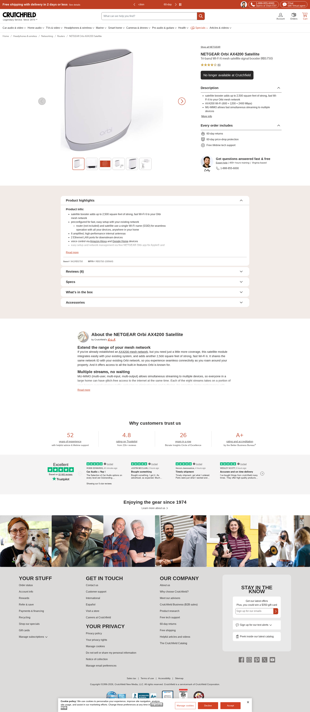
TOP (303, 709)
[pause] (180, 4)
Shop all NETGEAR (210, 47)
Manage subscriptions (32, 636)
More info (206, 116)
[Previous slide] (134, 4)
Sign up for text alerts (254, 624)
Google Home (120, 241)
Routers (61, 36)
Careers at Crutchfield (98, 617)
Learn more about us (154, 508)
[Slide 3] (105, 164)
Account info (26, 591)
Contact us (92, 585)
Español (90, 604)
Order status (26, 585)
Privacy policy (94, 633)
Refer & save (26, 604)
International (93, 598)
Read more (72, 252)
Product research (169, 611)
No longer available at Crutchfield (227, 75)
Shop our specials (29, 624)
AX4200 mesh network (133, 351)
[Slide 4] (119, 164)
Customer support (96, 591)
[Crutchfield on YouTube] (272, 659)
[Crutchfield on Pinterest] (257, 659)
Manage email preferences (101, 665)
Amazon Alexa (98, 241)
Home (6, 36)
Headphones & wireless (25, 36)
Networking (47, 36)
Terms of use (147, 678)
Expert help (221, 162)
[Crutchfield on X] (264, 659)
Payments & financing (31, 611)
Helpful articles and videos (175, 636)
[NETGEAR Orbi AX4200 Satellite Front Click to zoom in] (112, 101)
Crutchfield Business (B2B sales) (179, 604)
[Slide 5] (132, 164)
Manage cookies (95, 646)
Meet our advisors (170, 598)
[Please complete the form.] (275, 611)
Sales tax (131, 678)
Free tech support (170, 617)
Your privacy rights (96, 639)
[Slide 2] (92, 164)
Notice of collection (97, 659)
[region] (155, 541)
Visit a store (92, 611)
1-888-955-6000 (229, 168)
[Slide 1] (78, 164)
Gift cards (24, 630)
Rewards (24, 598)
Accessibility (164, 678)
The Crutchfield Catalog (173, 643)
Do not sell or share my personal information (111, 652)
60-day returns (155, 4)
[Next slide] (182, 101)
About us (165, 585)
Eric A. (111, 339)
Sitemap (179, 678)
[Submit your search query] (201, 16)
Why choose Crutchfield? (174, 591)
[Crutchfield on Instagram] (249, 659)
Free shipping (41, 4)
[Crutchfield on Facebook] (241, 659)
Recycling (24, 617)
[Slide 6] (145, 164)
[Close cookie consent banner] (248, 702)
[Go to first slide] (175, 4)
